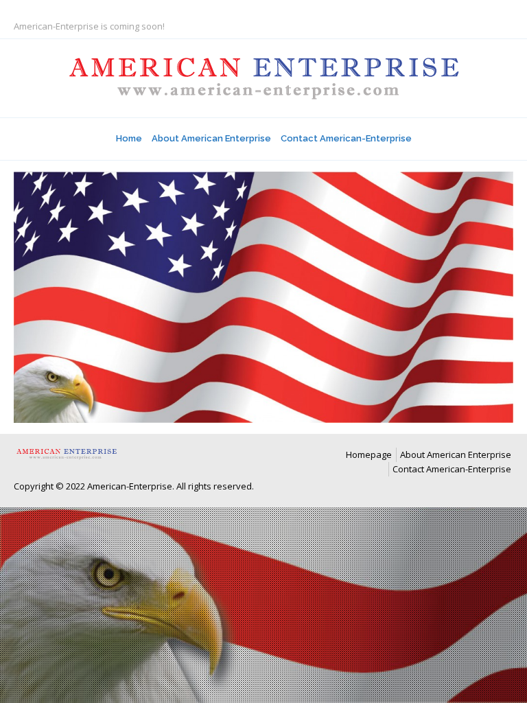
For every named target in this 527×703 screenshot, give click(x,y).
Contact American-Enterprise (346, 138)
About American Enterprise (211, 138)
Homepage (369, 454)
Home (129, 138)
